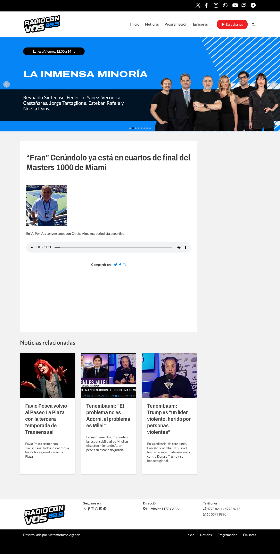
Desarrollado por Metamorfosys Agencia (51, 535)
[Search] (253, 24)
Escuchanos (233, 24)
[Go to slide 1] (130, 128)
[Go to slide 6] (144, 128)
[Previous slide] (6, 84)
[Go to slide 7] (147, 128)
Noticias (152, 24)
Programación (176, 24)
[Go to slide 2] (133, 128)
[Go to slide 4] (138, 128)
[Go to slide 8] (150, 128)
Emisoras (200, 24)
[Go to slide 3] (136, 128)
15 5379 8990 (216, 514)
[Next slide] (273, 84)
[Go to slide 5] (141, 128)
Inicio (134, 24)
